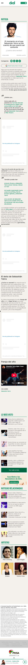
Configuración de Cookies (17, 645)
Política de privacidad (15, 643)
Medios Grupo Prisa (14, 655)
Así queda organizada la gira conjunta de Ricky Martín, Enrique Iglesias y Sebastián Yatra (13, 192)
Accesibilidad (6, 643)
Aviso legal (24, 642)
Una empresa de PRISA (14, 652)
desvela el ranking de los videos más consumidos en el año (13, 104)
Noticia (4, 19)
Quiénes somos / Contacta (7, 642)
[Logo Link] (12, 3)
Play (25, 662)
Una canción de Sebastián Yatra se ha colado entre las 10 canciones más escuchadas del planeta (13, 201)
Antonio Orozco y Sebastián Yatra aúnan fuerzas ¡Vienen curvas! (13, 184)
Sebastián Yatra (14, 111)
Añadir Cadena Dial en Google (15, 65)
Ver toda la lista (14, 470)
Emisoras (17, 642)
